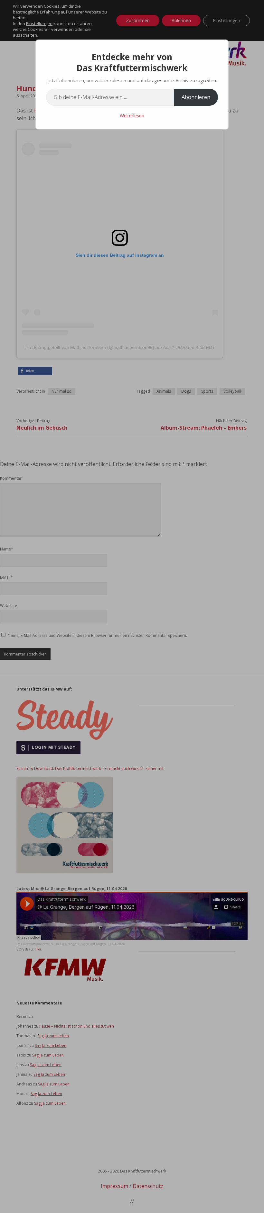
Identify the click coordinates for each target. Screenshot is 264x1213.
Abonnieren (196, 97)
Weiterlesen (132, 115)
